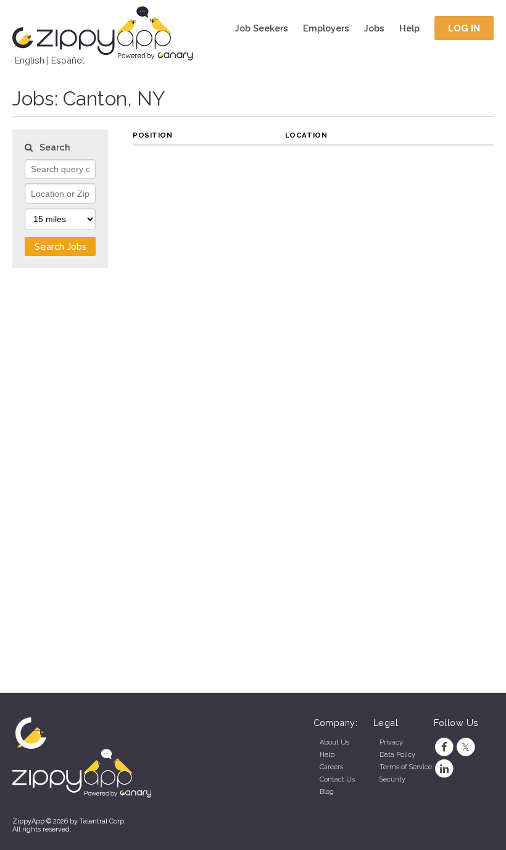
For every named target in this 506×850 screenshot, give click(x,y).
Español (68, 60)
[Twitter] (465, 747)
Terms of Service (406, 767)
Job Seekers (261, 28)
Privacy (391, 742)
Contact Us (337, 779)
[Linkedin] (444, 769)
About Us (334, 742)
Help (409, 28)
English (29, 60)
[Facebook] (444, 747)
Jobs (374, 28)
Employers (326, 28)
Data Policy (397, 755)
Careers (331, 767)
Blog (327, 792)
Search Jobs (60, 246)
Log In (464, 28)
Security (392, 779)
